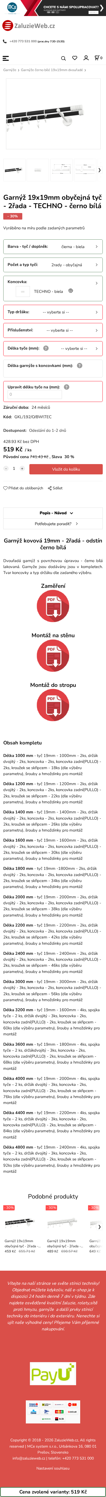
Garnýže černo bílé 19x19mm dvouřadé (52, 70)
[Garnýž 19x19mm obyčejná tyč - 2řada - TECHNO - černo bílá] (53, 114)
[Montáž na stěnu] (53, 655)
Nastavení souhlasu (53, 1468)
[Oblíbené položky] (74, 58)
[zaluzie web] (28, 25)
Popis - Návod (53, 513)
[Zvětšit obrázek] (70, 291)
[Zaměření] (53, 606)
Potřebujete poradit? (53, 524)
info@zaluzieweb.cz (29, 1458)
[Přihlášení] (86, 58)
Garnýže (9, 70)
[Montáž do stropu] (53, 705)
